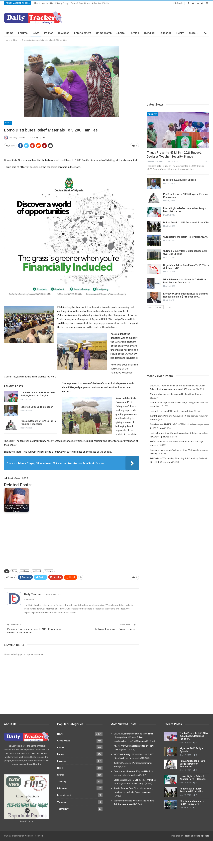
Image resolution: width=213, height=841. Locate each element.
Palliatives (49, 571)
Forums (23, 33)
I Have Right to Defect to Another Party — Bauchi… (193, 777)
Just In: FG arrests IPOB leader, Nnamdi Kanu (172, 411)
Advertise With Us (100, 3)
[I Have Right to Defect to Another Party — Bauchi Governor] (154, 212)
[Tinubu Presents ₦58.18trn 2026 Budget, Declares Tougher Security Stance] (11, 396)
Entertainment (82, 33)
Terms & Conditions (80, 3)
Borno (14, 571)
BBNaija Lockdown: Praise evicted (115, 629)
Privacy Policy (61, 3)
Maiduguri (37, 571)
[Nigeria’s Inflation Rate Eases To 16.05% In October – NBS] (154, 269)
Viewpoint (62, 802)
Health (180, 33)
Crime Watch (104, 33)
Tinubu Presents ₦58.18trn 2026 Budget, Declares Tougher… (194, 736)
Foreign (134, 33)
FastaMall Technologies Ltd (196, 836)
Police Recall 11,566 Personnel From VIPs (186, 222)
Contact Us (47, 3)
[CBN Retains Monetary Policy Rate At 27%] (154, 240)
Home (9, 33)
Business (63, 33)
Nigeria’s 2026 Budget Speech (36, 407)
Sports (120, 33)
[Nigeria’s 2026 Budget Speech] (11, 410)
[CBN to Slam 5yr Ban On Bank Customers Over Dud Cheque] (154, 254)
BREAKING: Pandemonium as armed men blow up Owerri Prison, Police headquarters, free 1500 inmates (133, 737)
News (35, 33)
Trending (149, 33)
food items (24, 571)
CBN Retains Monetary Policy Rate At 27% (185, 237)
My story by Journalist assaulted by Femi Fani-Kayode (176, 394)
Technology (63, 808)
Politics (48, 33)
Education (165, 33)
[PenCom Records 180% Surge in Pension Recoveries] (11, 425)
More (192, 33)
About (37, 3)
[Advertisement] (148, 17)
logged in (20, 654)
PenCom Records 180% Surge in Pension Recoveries (192, 764)
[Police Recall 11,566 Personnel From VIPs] (154, 226)
